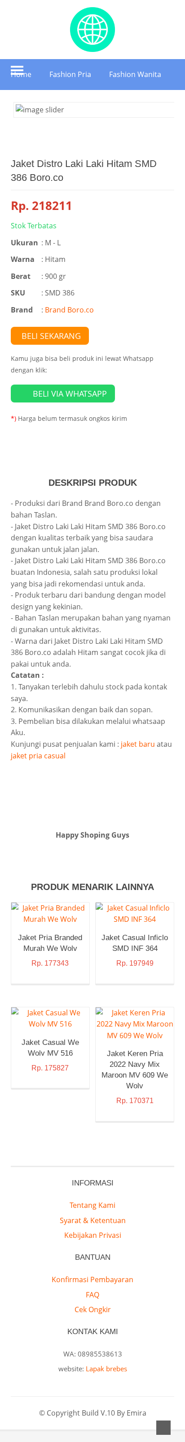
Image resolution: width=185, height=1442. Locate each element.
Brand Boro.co (69, 310)
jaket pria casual (38, 756)
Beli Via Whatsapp (70, 393)
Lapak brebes (106, 1368)
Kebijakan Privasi (92, 1235)
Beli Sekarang (51, 335)
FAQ (92, 1295)
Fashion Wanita (135, 74)
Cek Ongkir (93, 1309)
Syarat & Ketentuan (93, 1220)
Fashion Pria (70, 74)
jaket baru (138, 744)
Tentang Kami (92, 1205)
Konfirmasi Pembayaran (92, 1279)
